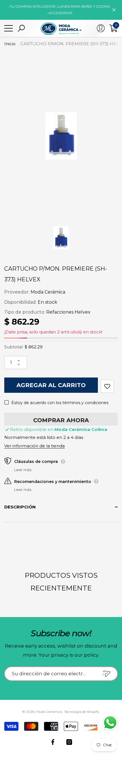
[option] (61, 136)
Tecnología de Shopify (81, 711)
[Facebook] (53, 742)
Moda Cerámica (48, 292)
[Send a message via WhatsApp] (110, 723)
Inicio (10, 43)
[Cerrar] (114, 9)
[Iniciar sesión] (100, 28)
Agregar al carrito (51, 385)
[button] (21, 28)
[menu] (8, 28)
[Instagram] (69, 742)
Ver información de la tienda (34, 445)
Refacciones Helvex (68, 312)
